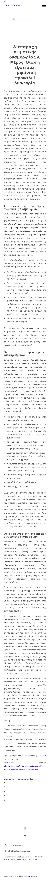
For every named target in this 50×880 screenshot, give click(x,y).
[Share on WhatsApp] (7, 791)
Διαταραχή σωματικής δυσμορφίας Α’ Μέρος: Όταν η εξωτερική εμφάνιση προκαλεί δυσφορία (25, 65)
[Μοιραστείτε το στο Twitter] (7, 786)
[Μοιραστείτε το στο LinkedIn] (7, 795)
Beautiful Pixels (34, 876)
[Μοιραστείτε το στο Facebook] (7, 782)
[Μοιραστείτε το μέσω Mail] (7, 800)
